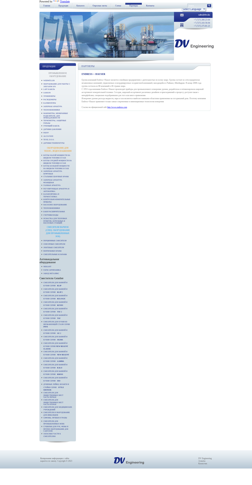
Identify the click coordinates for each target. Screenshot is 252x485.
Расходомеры (49, 100)
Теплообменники (51, 110)
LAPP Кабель (49, 89)
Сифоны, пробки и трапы (55, 418)
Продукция (63, 5)
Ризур (46, 133)
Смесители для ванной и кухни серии (55, 346)
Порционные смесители (55, 241)
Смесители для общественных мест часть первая (53, 395)
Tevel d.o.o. (48, 140)
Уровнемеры (49, 96)
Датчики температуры (53, 143)
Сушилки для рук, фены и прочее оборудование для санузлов (55, 429)
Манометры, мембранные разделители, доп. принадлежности (55, 115)
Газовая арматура (52, 185)
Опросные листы (100, 5)
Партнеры (133, 5)
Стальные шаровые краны (56, 176)
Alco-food (48, 136)
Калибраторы (49, 103)
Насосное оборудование (55, 205)
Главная (46, 5)
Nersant (47, 266)
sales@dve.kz (204, 15)
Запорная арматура (52, 106)
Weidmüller (49, 80)
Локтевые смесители (53, 247)
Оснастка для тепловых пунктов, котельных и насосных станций (55, 221)
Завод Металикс (51, 273)
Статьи (118, 5)
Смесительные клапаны (55, 254)
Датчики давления (52, 129)
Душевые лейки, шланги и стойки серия (56, 387)
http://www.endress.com (117, 107)
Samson (47, 93)
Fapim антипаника (52, 270)
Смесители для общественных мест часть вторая (53, 402)
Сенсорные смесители (54, 244)
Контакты (150, 5)
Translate (65, 1)
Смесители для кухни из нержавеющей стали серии (57, 324)
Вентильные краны (52, 251)
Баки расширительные (54, 212)
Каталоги (80, 5)
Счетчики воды (50, 215)
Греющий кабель (51, 126)
